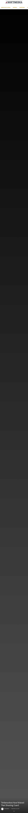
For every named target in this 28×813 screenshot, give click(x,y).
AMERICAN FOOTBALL (5, 7)
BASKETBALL (22, 7)
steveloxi (7, 808)
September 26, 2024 (15, 808)
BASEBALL (15, 7)
